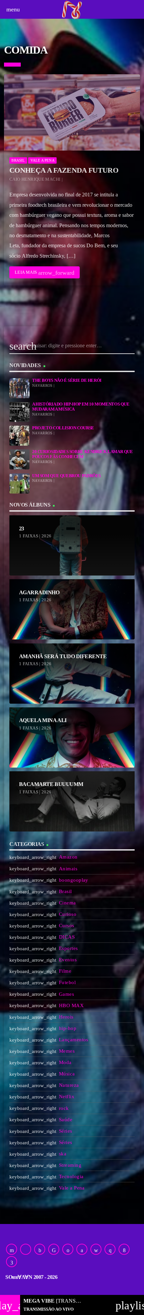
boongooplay (73, 880)
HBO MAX (71, 1005)
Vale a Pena (42, 160)
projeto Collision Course (63, 428)
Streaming (70, 1165)
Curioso (67, 914)
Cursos (66, 925)
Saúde (65, 1119)
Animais (68, 868)
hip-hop (67, 1028)
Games (66, 994)
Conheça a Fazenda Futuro (63, 170)
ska (62, 1153)
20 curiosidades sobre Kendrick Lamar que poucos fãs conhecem (82, 454)
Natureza (69, 1085)
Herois (66, 1017)
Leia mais (44, 272)
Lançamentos (73, 1039)
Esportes (68, 948)
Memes (67, 1051)
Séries (65, 1131)
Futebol (67, 982)
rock (64, 1108)
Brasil (18, 160)
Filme (65, 971)
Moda (65, 1062)
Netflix (66, 1096)
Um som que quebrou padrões (66, 475)
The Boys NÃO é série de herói (66, 380)
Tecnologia (71, 1176)
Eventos (68, 959)
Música (67, 1073)
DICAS (67, 937)
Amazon (68, 857)
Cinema (67, 902)
